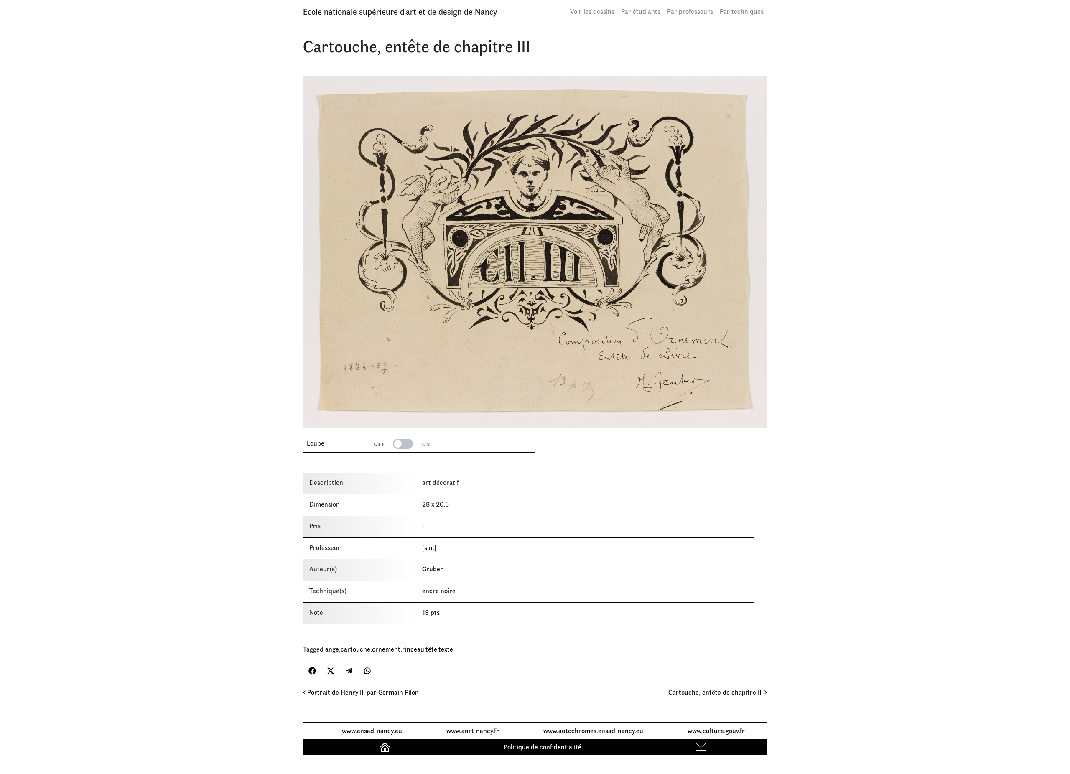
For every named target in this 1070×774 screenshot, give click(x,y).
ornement (386, 648)
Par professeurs (690, 11)
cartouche (355, 648)
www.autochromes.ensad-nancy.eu (593, 730)
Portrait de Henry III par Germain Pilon (362, 691)
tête (431, 648)
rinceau (413, 648)
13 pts (431, 612)
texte (445, 648)
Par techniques (742, 11)
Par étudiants (640, 11)
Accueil (386, 746)
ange (332, 648)
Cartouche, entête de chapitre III (716, 691)
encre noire (439, 590)
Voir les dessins (592, 11)
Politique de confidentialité (542, 746)
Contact (701, 746)
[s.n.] (429, 547)
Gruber (432, 568)
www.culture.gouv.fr (716, 730)
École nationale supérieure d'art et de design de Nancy (400, 11)
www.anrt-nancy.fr (472, 730)
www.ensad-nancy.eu (372, 730)
